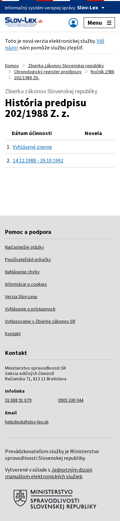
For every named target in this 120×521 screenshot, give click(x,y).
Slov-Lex (87, 7)
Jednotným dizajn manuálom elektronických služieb (48, 473)
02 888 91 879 (18, 400)
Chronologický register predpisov (48, 72)
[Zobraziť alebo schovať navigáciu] (73, 22)
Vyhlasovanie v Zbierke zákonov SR (40, 321)
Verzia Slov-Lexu (21, 296)
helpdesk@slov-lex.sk (27, 422)
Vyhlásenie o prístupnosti (30, 309)
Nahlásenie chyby (22, 272)
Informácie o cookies (26, 284)
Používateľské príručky (28, 259)
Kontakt (13, 334)
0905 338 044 (70, 400)
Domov (12, 65)
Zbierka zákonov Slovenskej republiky (66, 65)
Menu (95, 22)
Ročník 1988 (102, 72)
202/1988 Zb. (26, 78)
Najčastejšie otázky (24, 247)
